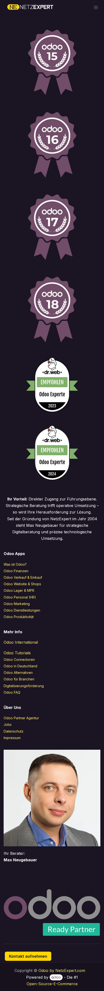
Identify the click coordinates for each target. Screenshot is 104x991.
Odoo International (21, 642)
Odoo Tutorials (17, 652)
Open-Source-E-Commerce (52, 983)
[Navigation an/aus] (95, 7)
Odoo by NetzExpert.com (61, 970)
